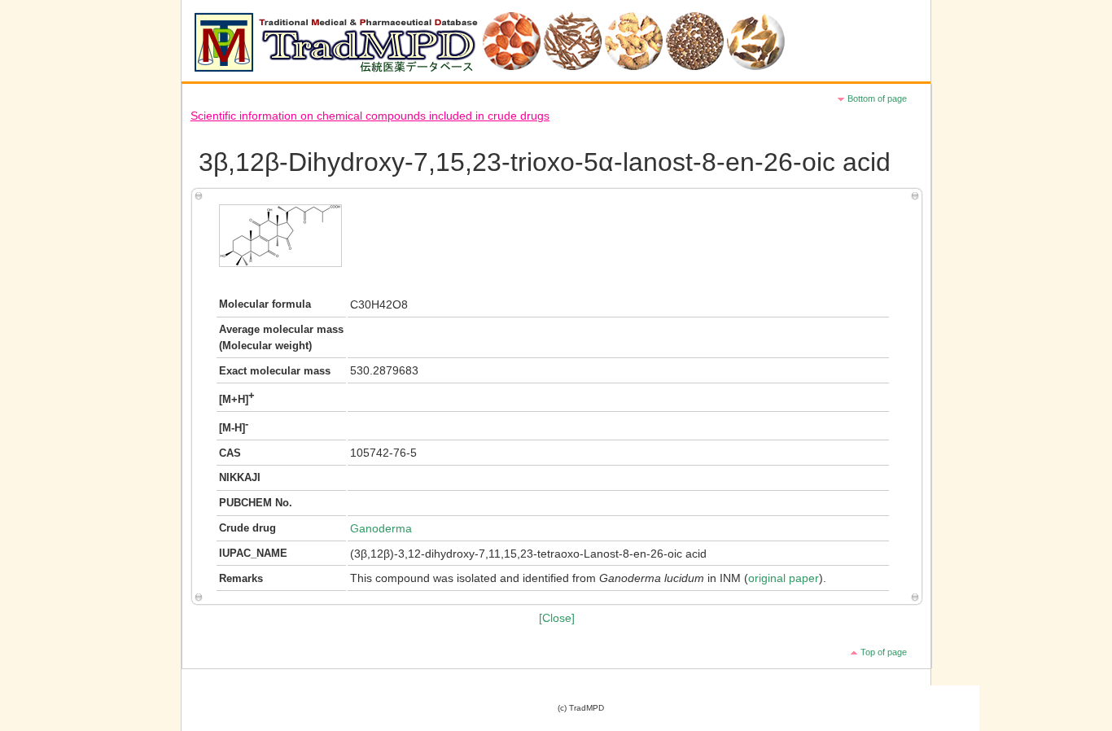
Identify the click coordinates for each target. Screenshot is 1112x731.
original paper (783, 578)
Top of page (883, 652)
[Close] (557, 618)
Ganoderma (381, 529)
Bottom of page (877, 98)
